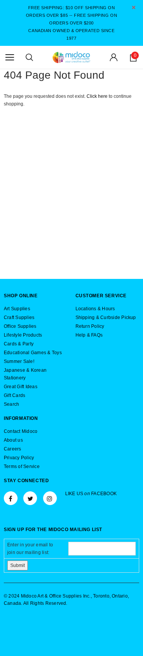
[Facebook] (11, 498)
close (133, 7)
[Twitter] (30, 498)
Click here (98, 96)
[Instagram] (50, 498)
